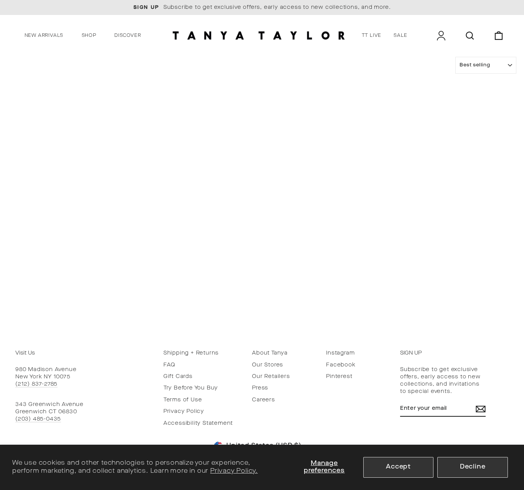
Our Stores (267, 365)
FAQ (169, 365)
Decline (473, 467)
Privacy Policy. (234, 471)
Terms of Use (182, 400)
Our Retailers (271, 376)
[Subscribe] (481, 409)
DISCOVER (127, 35)
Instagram (340, 353)
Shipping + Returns (191, 353)
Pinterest (339, 376)
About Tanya (270, 353)
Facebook (340, 365)
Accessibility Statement (198, 423)
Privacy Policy (183, 411)
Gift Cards (178, 376)
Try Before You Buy (190, 388)
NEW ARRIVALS (44, 35)
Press (260, 388)
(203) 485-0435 (38, 419)
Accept (398, 467)
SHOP (89, 35)
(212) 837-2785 (36, 384)
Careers (263, 400)
